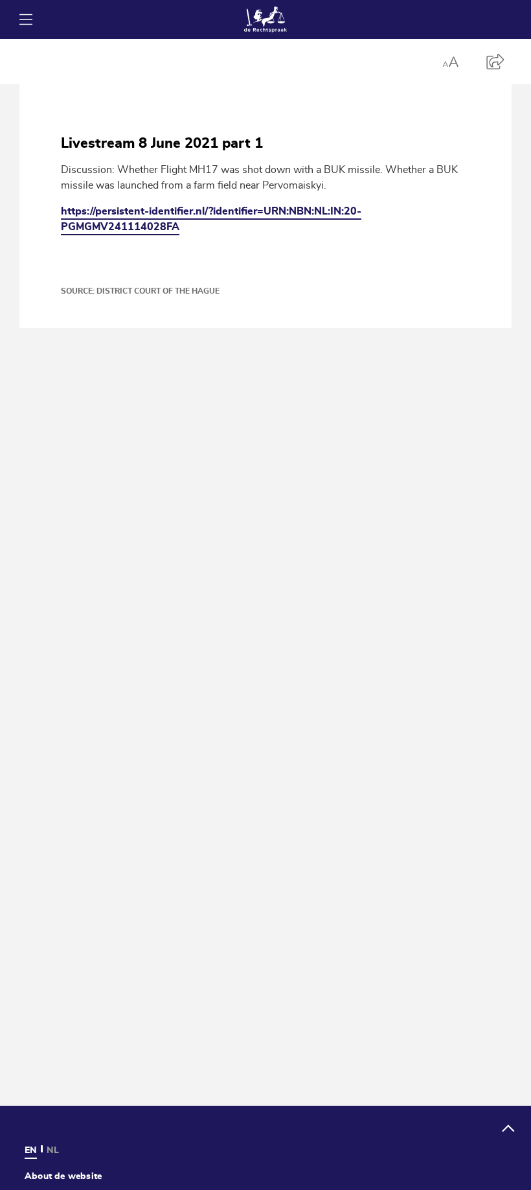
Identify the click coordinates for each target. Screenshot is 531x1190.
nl (53, 1150)
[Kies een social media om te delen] (495, 61)
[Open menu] (25, 19)
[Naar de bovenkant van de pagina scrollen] (508, 1128)
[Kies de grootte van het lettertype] (450, 61)
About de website (63, 1176)
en (31, 1150)
